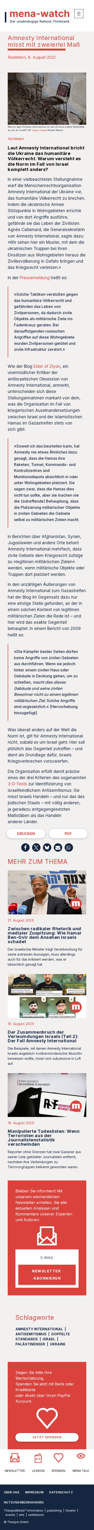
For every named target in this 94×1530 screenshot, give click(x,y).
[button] (25, 847)
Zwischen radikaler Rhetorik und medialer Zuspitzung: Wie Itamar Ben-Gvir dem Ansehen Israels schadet (45, 935)
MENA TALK (81, 1471)
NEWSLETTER (15, 1471)
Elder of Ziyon (47, 366)
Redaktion (17, 57)
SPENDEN (58, 1471)
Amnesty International (39, 1329)
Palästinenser (30, 1344)
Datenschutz (61, 1492)
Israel (49, 1339)
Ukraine (58, 1344)
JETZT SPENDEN (47, 1437)
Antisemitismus (31, 1334)
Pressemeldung (35, 277)
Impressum (34, 1492)
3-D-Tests (17, 784)
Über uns (11, 1492)
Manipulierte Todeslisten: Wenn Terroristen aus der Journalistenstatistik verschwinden (44, 1138)
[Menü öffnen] (78, 13)
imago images (39, 130)
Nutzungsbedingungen (24, 1502)
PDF (68, 833)
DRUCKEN (26, 833)
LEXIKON (38, 1471)
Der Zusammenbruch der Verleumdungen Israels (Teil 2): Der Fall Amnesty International (43, 1036)
